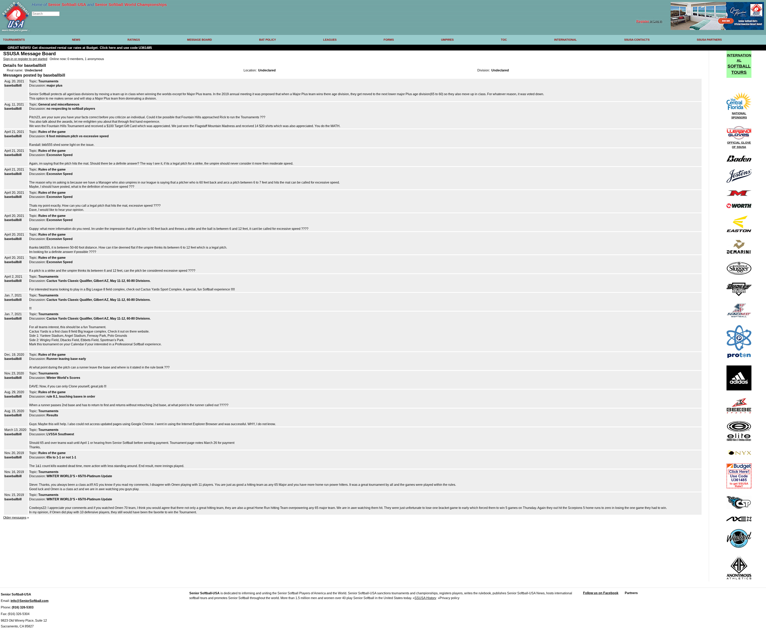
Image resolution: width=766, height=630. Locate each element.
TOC (504, 39)
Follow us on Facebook (600, 593)
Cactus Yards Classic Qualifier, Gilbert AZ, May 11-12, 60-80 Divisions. (98, 280)
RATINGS (133, 39)
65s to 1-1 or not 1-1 (61, 457)
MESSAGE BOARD (199, 39)
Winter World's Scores (63, 377)
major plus (54, 85)
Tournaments (48, 81)
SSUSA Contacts (637, 39)
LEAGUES (330, 39)
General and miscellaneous (58, 104)
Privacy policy (449, 598)
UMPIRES (447, 39)
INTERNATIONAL (565, 39)
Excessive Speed (59, 155)
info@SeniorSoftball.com (29, 600)
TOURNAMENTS (14, 39)
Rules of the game (52, 131)
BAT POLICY (267, 39)
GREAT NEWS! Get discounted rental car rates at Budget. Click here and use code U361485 (80, 48)
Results (52, 415)
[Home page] (16, 30)
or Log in (649, 21)
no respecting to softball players (70, 108)
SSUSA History (425, 598)
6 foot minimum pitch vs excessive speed (77, 136)
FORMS (389, 39)
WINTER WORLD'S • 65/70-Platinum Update (79, 476)
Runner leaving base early (66, 358)
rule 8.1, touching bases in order (70, 396)
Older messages (14, 517)
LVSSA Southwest (60, 434)
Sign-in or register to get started (25, 59)
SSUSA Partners (709, 39)
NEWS (76, 39)
